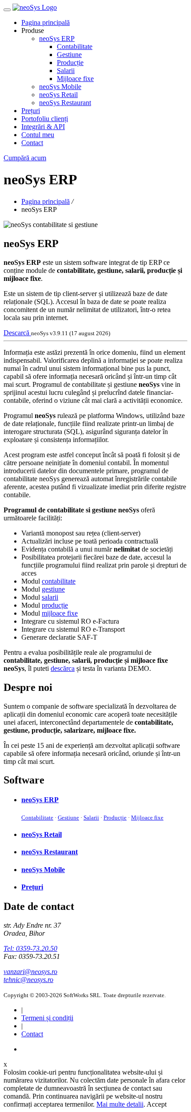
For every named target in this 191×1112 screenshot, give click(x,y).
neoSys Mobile (60, 86)
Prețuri (30, 110)
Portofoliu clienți (44, 118)
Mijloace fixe (75, 78)
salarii (50, 597)
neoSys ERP (57, 38)
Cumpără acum (25, 158)
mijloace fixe (60, 613)
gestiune (53, 589)
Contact (32, 142)
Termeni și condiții (47, 1018)
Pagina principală (45, 22)
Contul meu (37, 134)
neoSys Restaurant (65, 102)
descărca (63, 668)
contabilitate (59, 581)
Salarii (66, 70)
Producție (70, 62)
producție (55, 605)
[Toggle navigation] (7, 9)
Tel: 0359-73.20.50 (30, 948)
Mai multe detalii (119, 1104)
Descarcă (17, 333)
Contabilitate (74, 46)
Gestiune (69, 54)
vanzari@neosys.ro (30, 971)
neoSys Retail (58, 94)
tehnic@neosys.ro (28, 979)
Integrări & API (43, 126)
